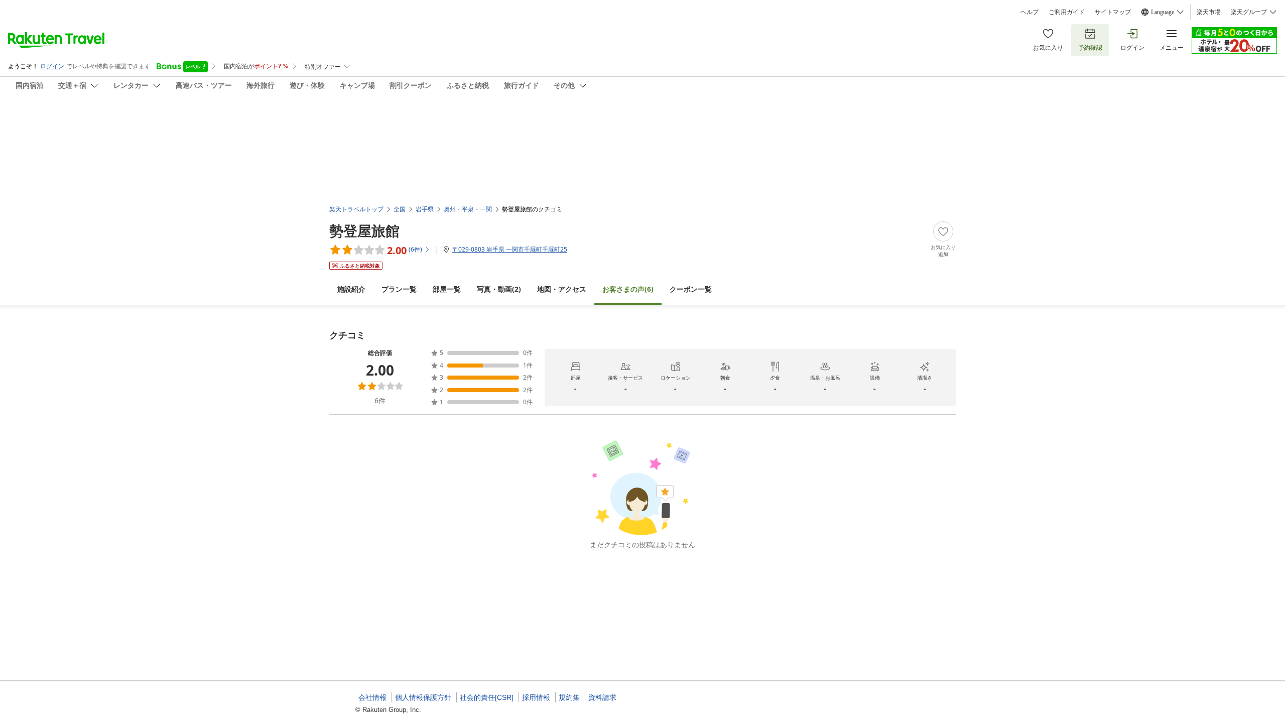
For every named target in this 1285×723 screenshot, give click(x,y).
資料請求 (602, 697)
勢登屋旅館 (364, 230)
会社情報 (372, 697)
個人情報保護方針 (423, 697)
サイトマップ (1113, 12)
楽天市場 (1209, 12)
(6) (628, 289)
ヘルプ (1029, 12)
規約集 (569, 697)
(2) (499, 289)
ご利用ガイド (1067, 12)
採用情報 (536, 697)
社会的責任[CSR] (486, 697)
